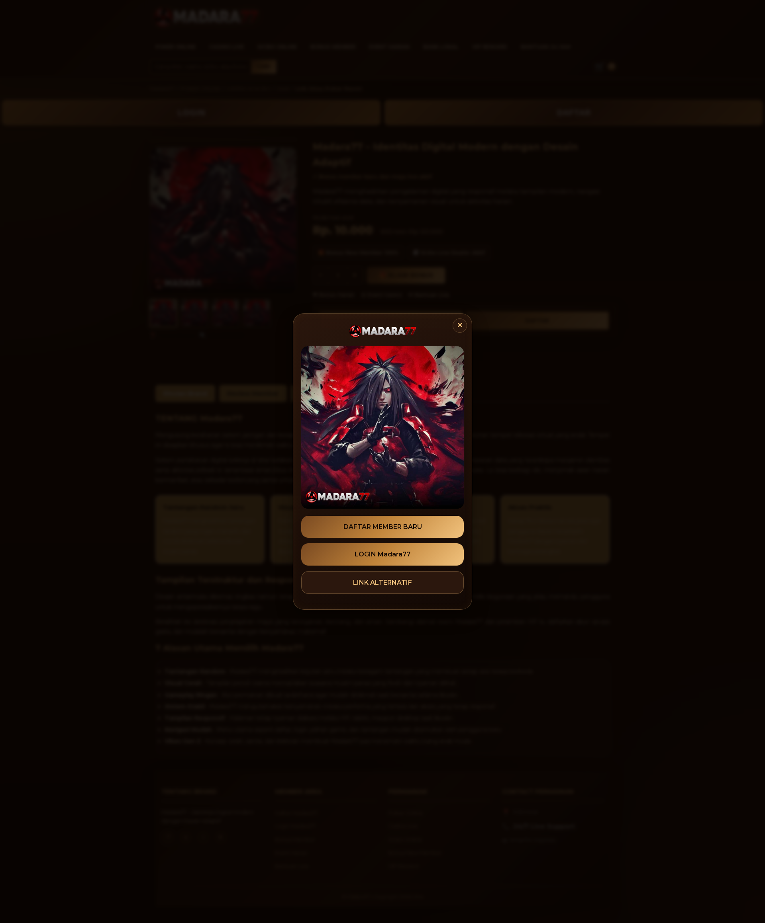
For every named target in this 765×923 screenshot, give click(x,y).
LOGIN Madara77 (382, 554)
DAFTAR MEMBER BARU (382, 527)
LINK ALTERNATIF (382, 582)
